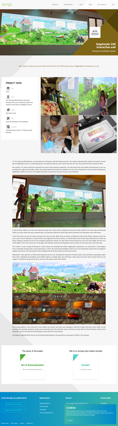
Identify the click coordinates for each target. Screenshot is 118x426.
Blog (90, 4)
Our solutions (101, 4)
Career (81, 4)
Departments (68, 4)
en (113, 4)
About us (55, 4)
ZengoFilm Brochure (13, 410)
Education (43, 409)
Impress (22, 423)
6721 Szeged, (77, 403)
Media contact (5, 423)
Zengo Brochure (13, 404)
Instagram (104, 403)
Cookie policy (29, 423)
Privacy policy (14, 423)
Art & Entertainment (46, 413)
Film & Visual (44, 406)
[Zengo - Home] (6, 4)
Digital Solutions (45, 403)
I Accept (70, 420)
